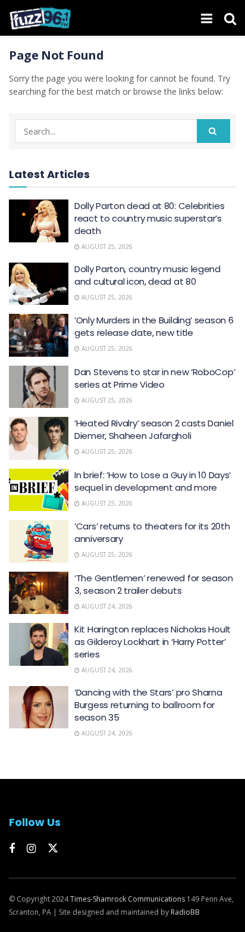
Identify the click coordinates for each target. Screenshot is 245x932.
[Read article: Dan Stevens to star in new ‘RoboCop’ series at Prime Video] (38, 387)
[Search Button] (230, 18)
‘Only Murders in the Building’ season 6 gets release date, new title (153, 326)
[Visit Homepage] (40, 18)
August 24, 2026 (106, 606)
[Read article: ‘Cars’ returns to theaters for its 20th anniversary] (38, 541)
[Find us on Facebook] (12, 849)
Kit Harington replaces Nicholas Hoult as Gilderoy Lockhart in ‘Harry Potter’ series (152, 641)
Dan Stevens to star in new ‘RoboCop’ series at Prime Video (154, 378)
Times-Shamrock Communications (127, 899)
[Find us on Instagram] (31, 849)
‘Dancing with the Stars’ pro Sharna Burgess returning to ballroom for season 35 (148, 705)
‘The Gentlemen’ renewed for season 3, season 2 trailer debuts (153, 584)
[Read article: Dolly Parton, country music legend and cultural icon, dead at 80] (38, 284)
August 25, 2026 (106, 246)
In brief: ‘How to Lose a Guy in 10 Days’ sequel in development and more (152, 481)
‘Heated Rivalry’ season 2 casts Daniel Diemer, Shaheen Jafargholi (154, 429)
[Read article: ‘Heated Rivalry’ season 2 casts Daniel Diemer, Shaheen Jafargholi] (38, 438)
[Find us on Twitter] (53, 848)
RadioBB (185, 912)
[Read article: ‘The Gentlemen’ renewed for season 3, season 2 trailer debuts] (38, 593)
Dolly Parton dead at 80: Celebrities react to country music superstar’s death (149, 218)
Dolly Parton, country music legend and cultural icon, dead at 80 (147, 275)
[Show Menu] (206, 18)
